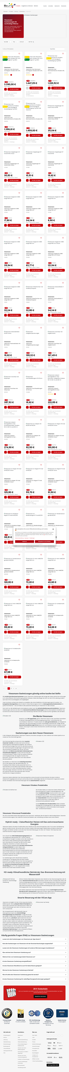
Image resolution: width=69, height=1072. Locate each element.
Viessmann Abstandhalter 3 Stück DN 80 (55, 299)
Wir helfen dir (7, 1032)
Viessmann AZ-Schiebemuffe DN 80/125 (12, 661)
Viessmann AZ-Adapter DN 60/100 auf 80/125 (33, 436)
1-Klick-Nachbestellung (37, 1061)
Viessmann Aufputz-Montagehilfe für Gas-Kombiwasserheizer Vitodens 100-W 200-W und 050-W (11, 436)
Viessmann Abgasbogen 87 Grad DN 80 (55, 164)
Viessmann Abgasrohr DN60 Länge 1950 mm (33, 209)
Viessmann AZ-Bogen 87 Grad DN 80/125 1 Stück (56, 481)
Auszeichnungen (36, 1046)
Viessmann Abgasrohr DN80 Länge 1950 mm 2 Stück (55, 254)
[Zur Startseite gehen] (9, 6)
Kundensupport (7, 1035)
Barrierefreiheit (21, 1065)
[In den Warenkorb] (5, 89)
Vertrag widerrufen (53, 1065)
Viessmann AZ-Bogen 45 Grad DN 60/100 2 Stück (56, 436)
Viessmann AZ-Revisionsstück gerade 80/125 (56, 526)
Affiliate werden (35, 1059)
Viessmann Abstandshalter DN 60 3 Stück (12, 344)
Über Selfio (34, 1035)
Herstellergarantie (22, 1067)
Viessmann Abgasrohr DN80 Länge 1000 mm (11, 254)
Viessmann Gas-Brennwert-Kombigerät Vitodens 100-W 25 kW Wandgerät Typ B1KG (34, 70)
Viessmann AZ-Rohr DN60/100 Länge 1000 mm (33, 571)
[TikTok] (59, 1035)
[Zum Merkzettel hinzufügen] (19, 53)
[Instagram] (53, 1035)
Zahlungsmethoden (8, 1050)
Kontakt (34, 1039)
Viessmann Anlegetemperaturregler (32, 344)
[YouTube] (50, 1035)
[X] (56, 1035)
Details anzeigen (14, 89)
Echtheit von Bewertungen (23, 1059)
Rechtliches (21, 1032)
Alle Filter (31, 42)
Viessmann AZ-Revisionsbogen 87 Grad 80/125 (34, 526)
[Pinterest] (62, 1035)
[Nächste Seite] (13, 688)
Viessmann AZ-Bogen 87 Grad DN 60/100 (34, 481)
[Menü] (2, 6)
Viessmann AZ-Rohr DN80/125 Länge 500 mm (34, 616)
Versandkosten (14, 93)
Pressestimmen (35, 1048)
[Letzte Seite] (16, 688)
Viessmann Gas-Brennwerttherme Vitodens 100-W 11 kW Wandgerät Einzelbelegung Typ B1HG (56, 70)
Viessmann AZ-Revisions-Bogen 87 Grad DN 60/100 (12, 526)
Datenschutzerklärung (23, 1039)
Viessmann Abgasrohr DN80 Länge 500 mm (11, 299)
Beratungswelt (7, 1046)
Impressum (20, 1035)
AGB (19, 1037)
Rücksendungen (7, 1044)
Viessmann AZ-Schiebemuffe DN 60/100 (55, 616)
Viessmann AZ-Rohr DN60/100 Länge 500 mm (55, 571)
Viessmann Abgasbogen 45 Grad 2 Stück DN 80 (55, 118)
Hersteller (6, 42)
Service (5, 1037)
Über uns (34, 1032)
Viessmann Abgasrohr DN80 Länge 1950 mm (33, 254)
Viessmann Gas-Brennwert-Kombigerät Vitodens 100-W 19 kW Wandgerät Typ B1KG (12, 70)
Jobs (33, 1037)
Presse (33, 1042)
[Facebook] (48, 1035)
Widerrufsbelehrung (22, 1042)
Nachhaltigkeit (35, 1053)
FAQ (4, 1053)
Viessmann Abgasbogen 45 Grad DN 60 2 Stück (11, 164)
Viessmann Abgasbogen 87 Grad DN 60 (33, 164)
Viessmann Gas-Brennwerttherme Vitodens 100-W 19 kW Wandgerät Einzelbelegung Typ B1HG (12, 118)
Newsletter (34, 1050)
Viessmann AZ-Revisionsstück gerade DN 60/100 (12, 571)
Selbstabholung (7, 1042)
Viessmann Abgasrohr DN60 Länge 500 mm (55, 209)
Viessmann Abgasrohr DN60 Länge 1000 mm (11, 209)
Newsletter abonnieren (40, 996)
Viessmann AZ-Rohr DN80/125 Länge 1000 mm (12, 616)
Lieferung (6, 1039)
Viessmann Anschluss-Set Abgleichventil (55, 344)
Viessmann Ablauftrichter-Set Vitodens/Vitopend (34, 299)
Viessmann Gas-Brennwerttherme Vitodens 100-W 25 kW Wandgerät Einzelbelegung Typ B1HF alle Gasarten (34, 118)
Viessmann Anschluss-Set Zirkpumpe (11, 389)
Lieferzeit (22, 42)
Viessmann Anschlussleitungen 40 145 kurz (34, 389)
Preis (14, 42)
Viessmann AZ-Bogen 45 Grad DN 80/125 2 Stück (12, 481)
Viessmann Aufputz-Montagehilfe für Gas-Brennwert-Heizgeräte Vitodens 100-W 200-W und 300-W (56, 389)
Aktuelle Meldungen (36, 1044)
